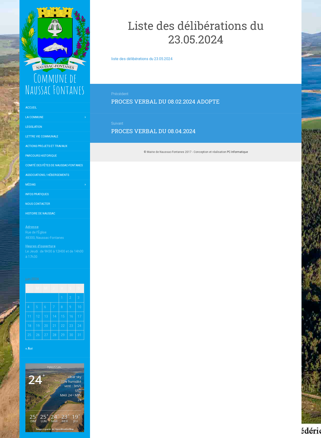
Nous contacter (37, 203)
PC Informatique (237, 152)
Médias (30, 184)
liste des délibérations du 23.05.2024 (141, 59)
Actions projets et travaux (46, 146)
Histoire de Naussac (40, 213)
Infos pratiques (37, 194)
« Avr (29, 348)
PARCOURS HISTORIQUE (41, 155)
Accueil (31, 107)
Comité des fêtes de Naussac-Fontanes (54, 165)
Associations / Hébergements (47, 175)
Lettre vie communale (41, 136)
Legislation (33, 126)
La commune (34, 117)
